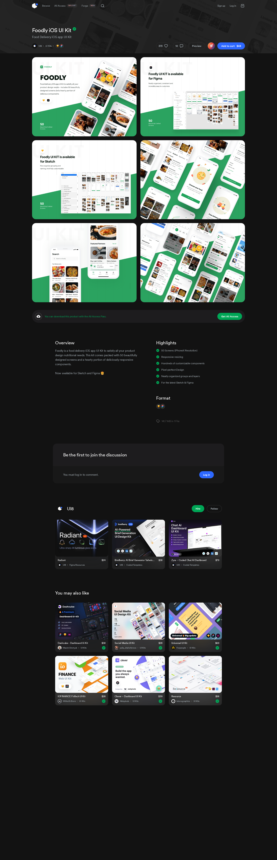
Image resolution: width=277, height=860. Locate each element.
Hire (198, 508)
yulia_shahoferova (128, 648)
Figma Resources (77, 565)
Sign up (221, 5)
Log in (233, 5)
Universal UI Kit (179, 642)
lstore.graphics (183, 701)
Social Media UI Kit (125, 642)
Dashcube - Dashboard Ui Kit (73, 642)
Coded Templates (134, 565)
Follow (214, 508)
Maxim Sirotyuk (70, 648)
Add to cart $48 (231, 46)
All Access (65, 5)
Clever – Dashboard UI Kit (128, 696)
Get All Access (229, 316)
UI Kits (48, 45)
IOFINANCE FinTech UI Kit (71, 696)
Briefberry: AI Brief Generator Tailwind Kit (135, 560)
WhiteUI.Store (69, 701)
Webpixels (124, 701)
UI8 (40, 45)
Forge (88, 5)
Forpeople (181, 648)
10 (176, 46)
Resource (176, 696)
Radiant (62, 560)
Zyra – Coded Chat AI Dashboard (188, 560)
